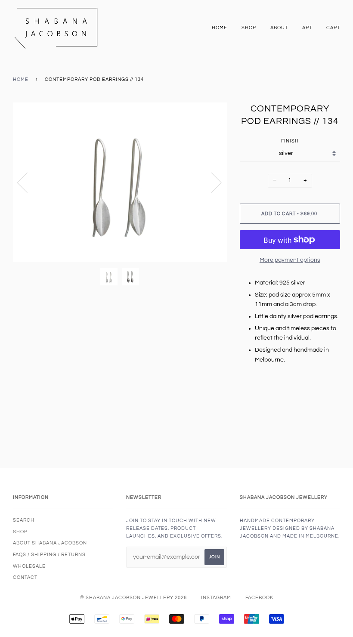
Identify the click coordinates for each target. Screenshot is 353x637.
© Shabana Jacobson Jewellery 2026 (133, 597)
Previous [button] (27, 182)
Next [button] (211, 182)
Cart (333, 27)
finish (290, 141)
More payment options (290, 260)
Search (23, 520)
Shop (249, 27)
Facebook (259, 597)
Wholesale (29, 566)
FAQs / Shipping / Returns (49, 554)
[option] (120, 182)
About (279, 27)
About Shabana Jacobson (50, 543)
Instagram (216, 597)
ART (307, 27)
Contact (25, 577)
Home (219, 27)
